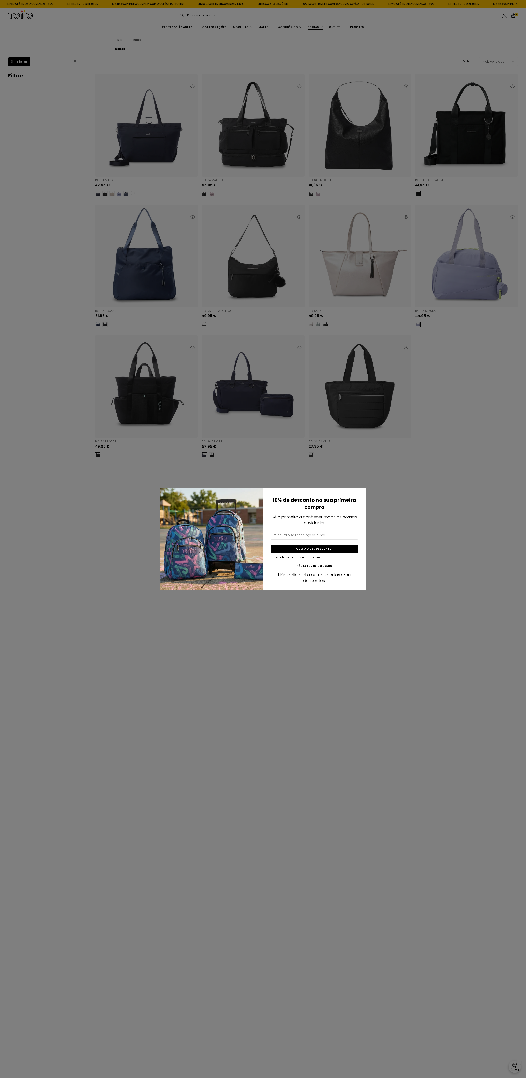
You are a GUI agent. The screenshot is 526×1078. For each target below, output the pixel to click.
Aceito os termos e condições (298, 557)
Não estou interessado (314, 566)
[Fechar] (360, 493)
